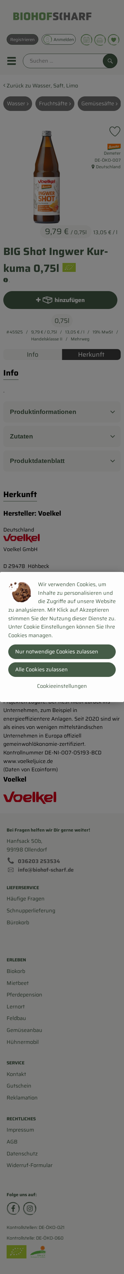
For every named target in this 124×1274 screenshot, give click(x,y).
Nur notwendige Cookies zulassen (56, 651)
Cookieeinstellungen (62, 686)
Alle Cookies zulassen (41, 669)
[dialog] (62, 637)
